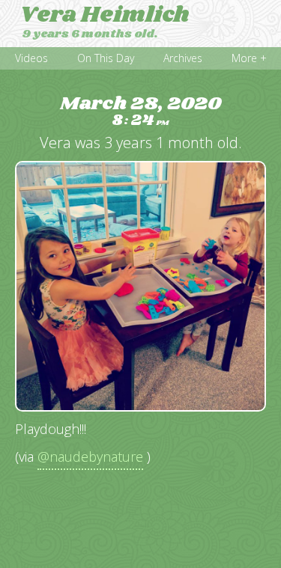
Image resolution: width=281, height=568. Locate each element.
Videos (31, 58)
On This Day (105, 58)
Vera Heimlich (104, 15)
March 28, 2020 (140, 112)
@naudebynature (90, 456)
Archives (182, 58)
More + (249, 58)
